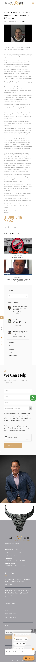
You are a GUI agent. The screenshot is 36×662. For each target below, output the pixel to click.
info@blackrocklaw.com (15, 555)
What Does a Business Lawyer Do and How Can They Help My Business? (19, 321)
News (5, 21)
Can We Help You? (10, 617)
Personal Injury (13, 355)
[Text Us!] (29, 658)
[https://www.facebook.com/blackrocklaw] (2, 334)
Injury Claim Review (11, 613)
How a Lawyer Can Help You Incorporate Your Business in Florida (20, 333)
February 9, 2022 (14, 21)
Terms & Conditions (9, 430)
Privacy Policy (21, 430)
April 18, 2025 (16, 313)
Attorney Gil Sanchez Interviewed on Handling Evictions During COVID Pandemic (18, 280)
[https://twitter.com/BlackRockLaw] (2, 341)
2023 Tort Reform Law (18, 257)
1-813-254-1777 (18, 549)
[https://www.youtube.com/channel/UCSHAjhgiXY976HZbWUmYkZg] (2, 337)
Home (6, 610)
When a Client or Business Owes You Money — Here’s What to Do (20, 308)
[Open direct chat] (32, 630)
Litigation (11, 349)
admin (22, 21)
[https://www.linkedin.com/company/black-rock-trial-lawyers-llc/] (2, 344)
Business (15, 312)
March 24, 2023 (18, 255)
